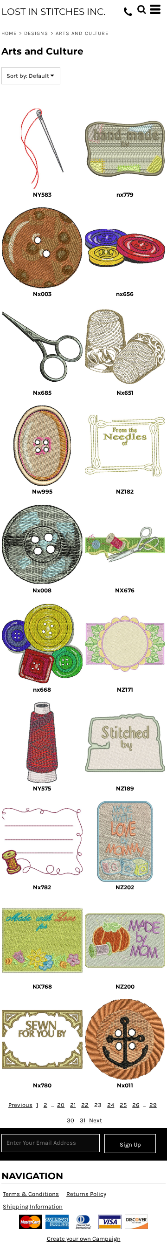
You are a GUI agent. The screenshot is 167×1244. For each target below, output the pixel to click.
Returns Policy (86, 1193)
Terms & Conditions (31, 1193)
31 (82, 1120)
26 (135, 1104)
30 (70, 1120)
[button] (141, 9)
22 (85, 1104)
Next (95, 1120)
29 (153, 1104)
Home (9, 33)
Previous (20, 1104)
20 (60, 1104)
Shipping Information (33, 1206)
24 (110, 1104)
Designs (36, 33)
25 (123, 1104)
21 (73, 1104)
